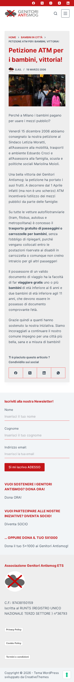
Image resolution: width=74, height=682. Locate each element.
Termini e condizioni (17, 656)
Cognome (12, 428)
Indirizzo (11, 447)
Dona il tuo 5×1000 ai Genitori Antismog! (36, 546)
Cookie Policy (13, 643)
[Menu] (65, 13)
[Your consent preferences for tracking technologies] (67, 675)
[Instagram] (50, 3)
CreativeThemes (37, 677)
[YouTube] (59, 3)
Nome (9, 410)
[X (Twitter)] (42, 3)
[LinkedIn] (68, 3)
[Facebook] (33, 3)
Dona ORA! (13, 497)
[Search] (55, 13)
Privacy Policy (13, 629)
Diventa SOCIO (16, 524)
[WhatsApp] (58, 373)
